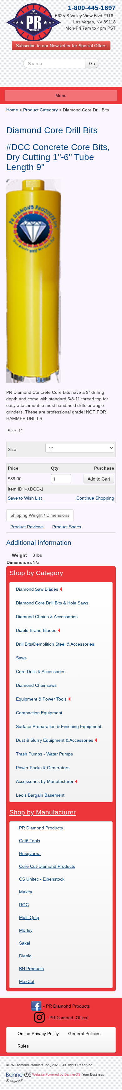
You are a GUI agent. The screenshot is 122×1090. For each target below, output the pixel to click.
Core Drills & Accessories (40, 671)
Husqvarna (30, 853)
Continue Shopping (95, 498)
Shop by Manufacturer (42, 812)
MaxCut (26, 981)
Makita (25, 891)
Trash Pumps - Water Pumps (44, 753)
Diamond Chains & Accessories (47, 616)
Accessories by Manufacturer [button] (45, 781)
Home (12, 109)
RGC (24, 904)
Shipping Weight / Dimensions (39, 515)
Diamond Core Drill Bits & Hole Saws (52, 602)
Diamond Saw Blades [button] (37, 589)
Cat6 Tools (29, 840)
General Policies (84, 1033)
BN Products (31, 968)
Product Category (40, 109)
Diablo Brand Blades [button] (36, 630)
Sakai (24, 943)
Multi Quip (29, 917)
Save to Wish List (25, 498)
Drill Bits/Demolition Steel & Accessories (55, 644)
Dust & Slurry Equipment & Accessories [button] (54, 740)
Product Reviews (26, 526)
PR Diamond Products (41, 827)
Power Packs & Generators (42, 767)
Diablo (25, 955)
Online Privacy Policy (38, 1033)
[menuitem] (41, 589)
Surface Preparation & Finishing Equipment (58, 726)
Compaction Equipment (39, 712)
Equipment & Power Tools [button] (41, 699)
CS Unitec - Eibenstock (41, 879)
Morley (26, 930)
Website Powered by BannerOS (56, 1074)
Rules (23, 1046)
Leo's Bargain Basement (40, 795)
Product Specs (66, 526)
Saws (21, 657)
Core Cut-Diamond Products (47, 866)
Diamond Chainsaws (36, 685)
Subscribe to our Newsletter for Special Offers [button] (61, 45)
